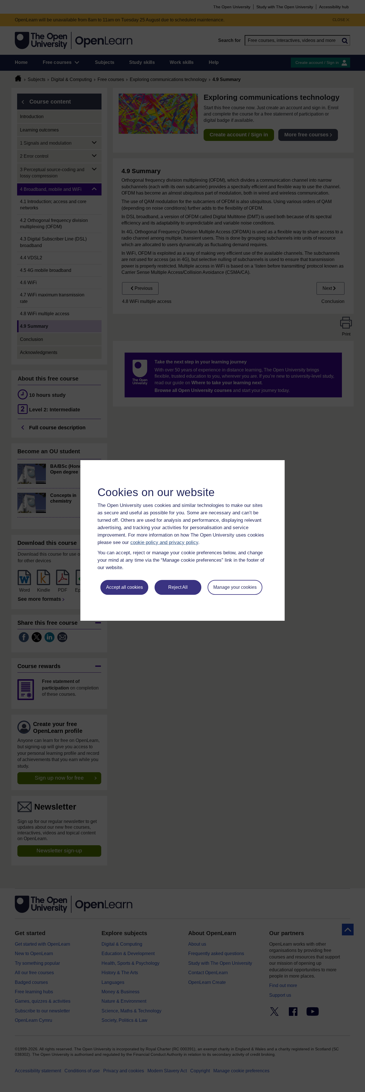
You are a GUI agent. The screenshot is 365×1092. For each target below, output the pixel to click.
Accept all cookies (124, 587)
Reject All (178, 587)
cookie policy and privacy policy (164, 542)
